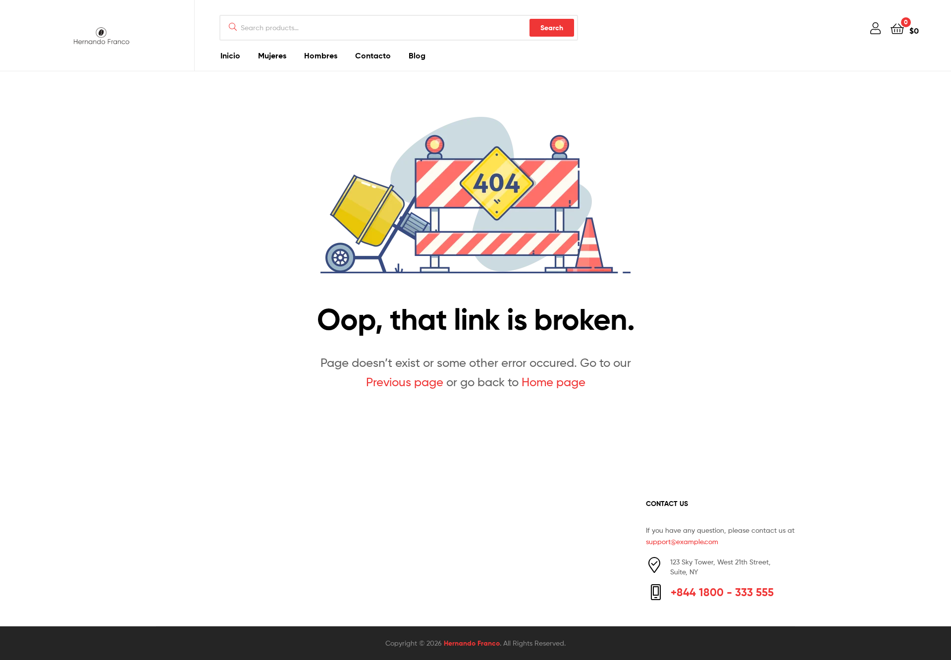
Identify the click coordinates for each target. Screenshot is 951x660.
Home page (553, 382)
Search (551, 27)
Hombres (320, 55)
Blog (417, 55)
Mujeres (272, 55)
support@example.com (682, 541)
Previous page (404, 382)
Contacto (373, 55)
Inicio (230, 55)
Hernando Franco (472, 643)
